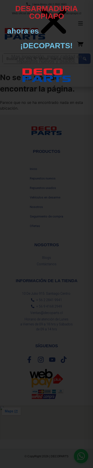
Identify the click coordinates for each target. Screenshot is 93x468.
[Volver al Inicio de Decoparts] (46, 75)
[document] (46, 234)
